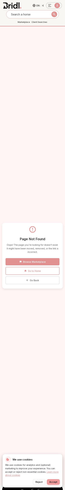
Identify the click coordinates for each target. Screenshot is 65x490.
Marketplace (24, 22)
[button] (38, 5)
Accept (53, 482)
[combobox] (32, 14)
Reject (39, 482)
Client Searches (39, 22)
